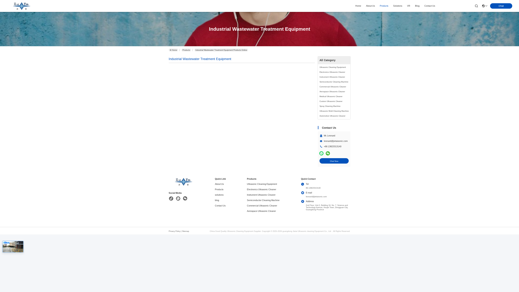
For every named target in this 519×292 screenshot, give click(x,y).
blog (417, 6)
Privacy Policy (174, 231)
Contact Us (220, 206)
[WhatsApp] (321, 153)
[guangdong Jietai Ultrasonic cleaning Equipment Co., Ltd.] (21, 6)
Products (186, 50)
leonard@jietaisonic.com (336, 141)
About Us (219, 184)
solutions (397, 6)
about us (370, 6)
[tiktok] (171, 198)
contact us (429, 6)
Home (358, 6)
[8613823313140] (178, 198)
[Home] (183, 185)
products (384, 6)
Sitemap (185, 231)
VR (408, 6)
